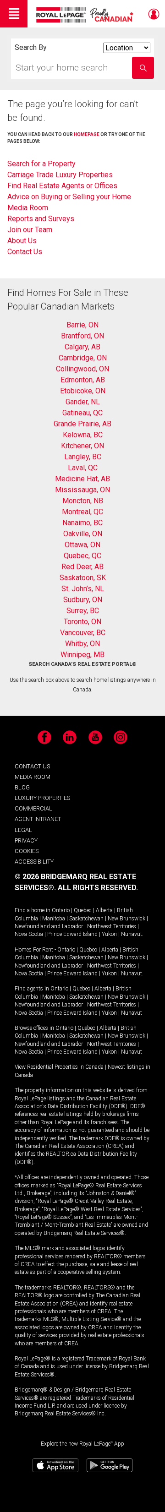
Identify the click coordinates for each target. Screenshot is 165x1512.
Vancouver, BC (82, 632)
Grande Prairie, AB (82, 423)
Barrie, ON (82, 325)
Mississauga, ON (82, 489)
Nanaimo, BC (82, 522)
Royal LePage (86, 15)
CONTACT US (32, 766)
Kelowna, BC (83, 434)
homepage (86, 134)
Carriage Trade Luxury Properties (60, 174)
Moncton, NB (82, 500)
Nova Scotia (29, 934)
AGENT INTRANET (38, 819)
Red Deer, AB (82, 566)
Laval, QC (83, 467)
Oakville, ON (82, 533)
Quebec (83, 910)
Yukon (109, 934)
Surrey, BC (82, 610)
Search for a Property (41, 163)
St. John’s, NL (82, 588)
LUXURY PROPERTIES (42, 797)
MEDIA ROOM (32, 776)
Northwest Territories (111, 926)
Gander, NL (83, 401)
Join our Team (29, 229)
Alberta (104, 910)
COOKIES (26, 851)
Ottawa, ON (82, 544)
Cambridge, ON (83, 358)
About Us (22, 240)
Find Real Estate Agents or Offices (62, 185)
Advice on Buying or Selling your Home (69, 196)
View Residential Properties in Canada (59, 1067)
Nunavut (131, 934)
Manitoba (53, 918)
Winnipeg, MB (82, 654)
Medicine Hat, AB (82, 478)
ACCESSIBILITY (34, 861)
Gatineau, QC (82, 412)
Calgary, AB (82, 347)
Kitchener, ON (82, 445)
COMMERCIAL (33, 808)
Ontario (61, 910)
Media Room (27, 207)
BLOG (22, 787)
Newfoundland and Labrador (49, 926)
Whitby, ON (82, 643)
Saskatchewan (86, 918)
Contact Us (24, 251)
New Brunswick (126, 918)
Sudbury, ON (82, 599)
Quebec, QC (82, 555)
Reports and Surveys (40, 218)
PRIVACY (26, 840)
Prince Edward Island (72, 934)
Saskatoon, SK (83, 577)
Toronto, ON (82, 621)
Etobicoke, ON (82, 390)
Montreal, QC (82, 511)
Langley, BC (82, 456)
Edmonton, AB (82, 379)
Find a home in (32, 910)
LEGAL (23, 830)
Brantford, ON (82, 336)
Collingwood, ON (82, 368)
